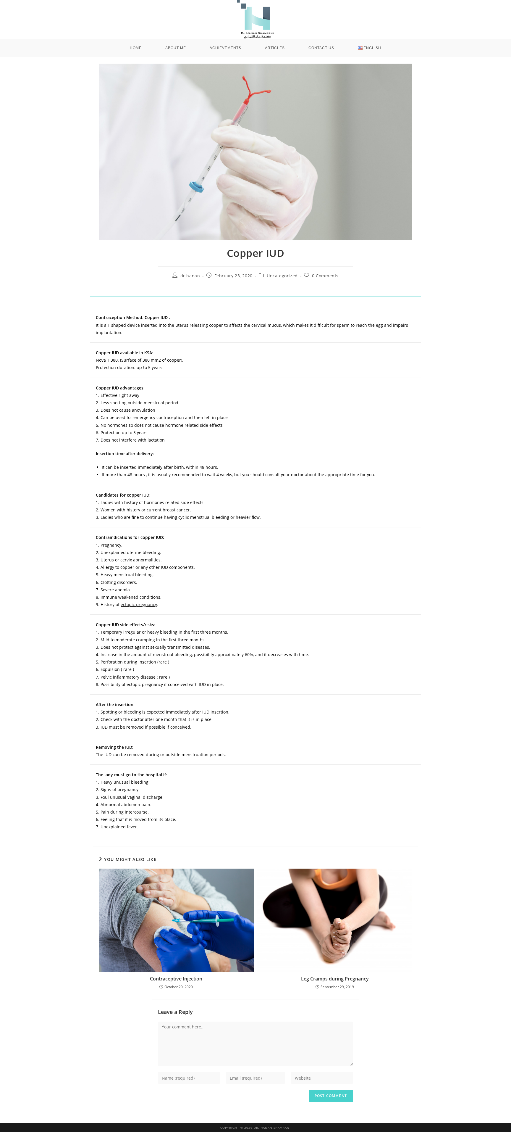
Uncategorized (282, 275)
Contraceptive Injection (176, 978)
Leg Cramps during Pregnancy (335, 978)
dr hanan (190, 275)
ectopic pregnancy (139, 604)
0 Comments (325, 275)
